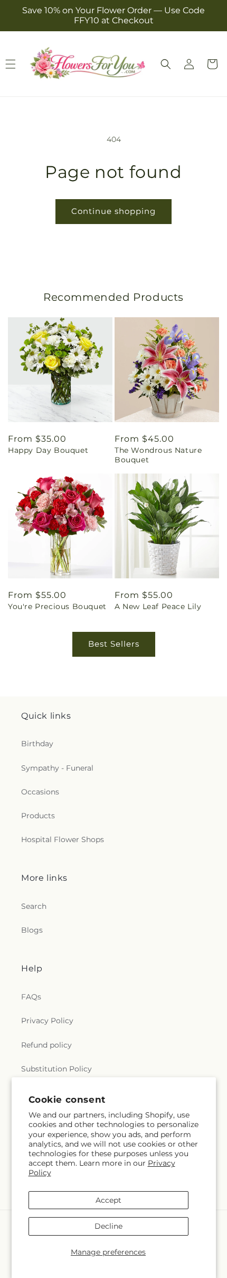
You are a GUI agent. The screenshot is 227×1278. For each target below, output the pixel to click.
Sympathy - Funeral (57, 768)
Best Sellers (113, 644)
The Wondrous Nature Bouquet (158, 454)
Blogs (32, 930)
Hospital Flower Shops (62, 839)
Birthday (37, 743)
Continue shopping (113, 211)
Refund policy (46, 1045)
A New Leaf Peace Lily (158, 606)
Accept (108, 1200)
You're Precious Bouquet (57, 606)
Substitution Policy (56, 1069)
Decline (108, 1226)
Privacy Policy (47, 1020)
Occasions (40, 792)
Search (33, 906)
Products (38, 815)
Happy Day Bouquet (48, 450)
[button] (165, 64)
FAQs (31, 997)
